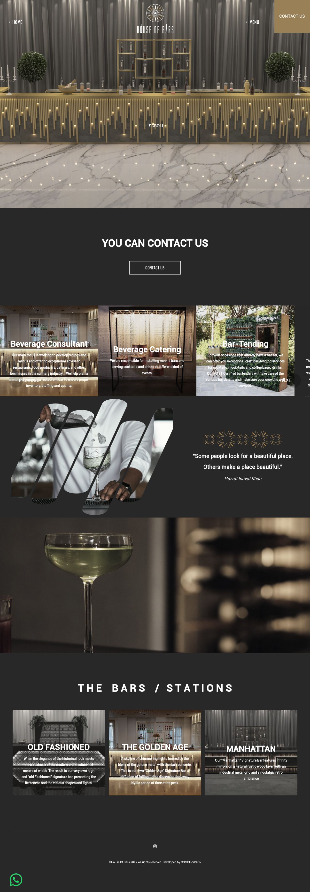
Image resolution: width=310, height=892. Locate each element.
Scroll (156, 126)
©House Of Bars (120, 862)
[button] (16, 380)
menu (254, 22)
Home (17, 22)
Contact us (154, 268)
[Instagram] (155, 846)
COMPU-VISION (191, 862)
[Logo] (155, 19)
